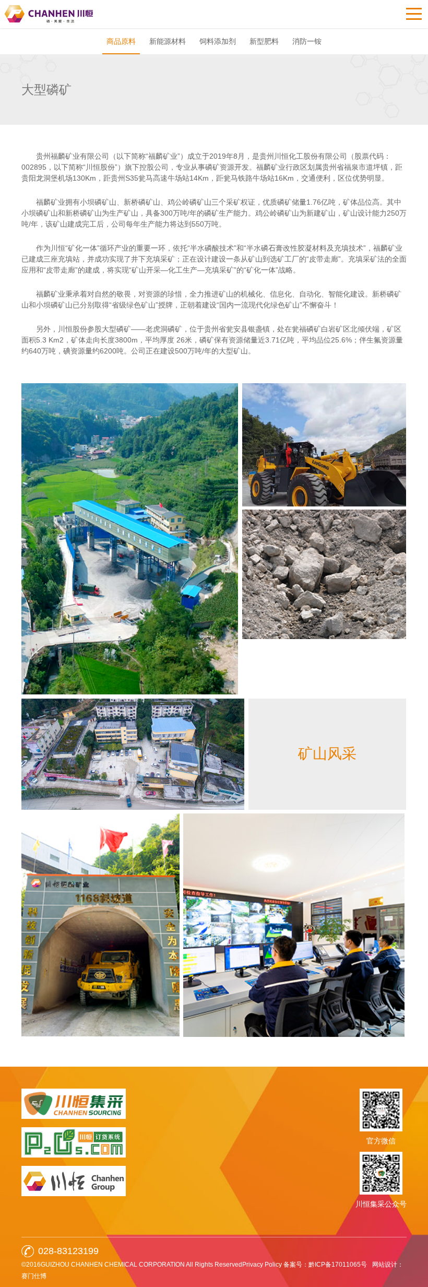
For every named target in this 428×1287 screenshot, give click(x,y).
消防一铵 (307, 41)
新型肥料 (264, 41)
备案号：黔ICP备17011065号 (325, 1264)
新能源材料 (167, 41)
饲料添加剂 (217, 41)
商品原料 (121, 41)
